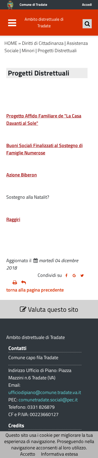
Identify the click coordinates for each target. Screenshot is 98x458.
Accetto (27, 453)
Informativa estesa (59, 453)
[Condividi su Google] (74, 275)
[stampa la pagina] (14, 282)
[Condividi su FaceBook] (66, 275)
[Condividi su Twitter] (82, 275)
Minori (28, 50)
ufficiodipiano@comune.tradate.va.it (44, 392)
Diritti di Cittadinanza (43, 43)
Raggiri (13, 219)
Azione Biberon (21, 174)
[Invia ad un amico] (23, 282)
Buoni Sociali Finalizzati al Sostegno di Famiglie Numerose (44, 149)
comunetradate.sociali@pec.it (48, 399)
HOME (10, 43)
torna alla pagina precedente (35, 289)
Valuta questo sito (52, 309)
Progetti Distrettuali (57, 50)
